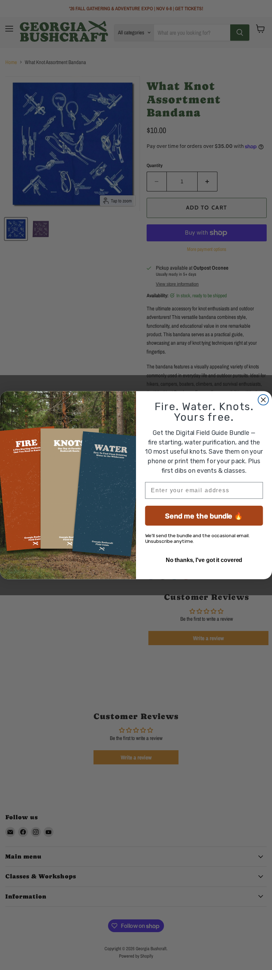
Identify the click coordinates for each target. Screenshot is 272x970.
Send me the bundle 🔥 (204, 515)
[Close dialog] (263, 400)
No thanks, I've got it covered (204, 560)
